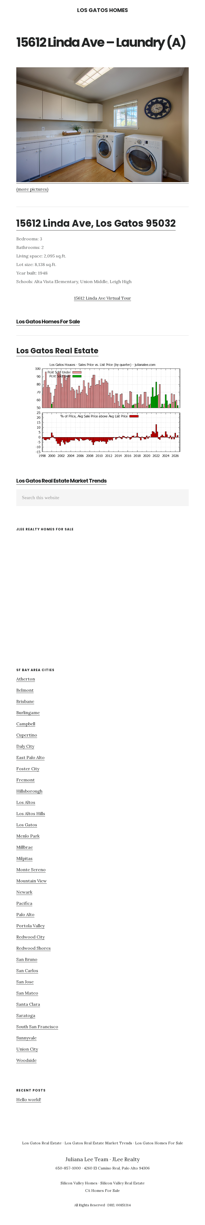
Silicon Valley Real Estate (122, 1183)
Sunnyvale (26, 1037)
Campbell (25, 723)
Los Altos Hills (30, 813)
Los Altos (25, 802)
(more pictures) (32, 189)
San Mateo (27, 993)
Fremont (25, 779)
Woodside (26, 1060)
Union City (27, 1049)
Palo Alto (25, 914)
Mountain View (31, 880)
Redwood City (30, 937)
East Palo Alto (30, 757)
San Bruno (26, 959)
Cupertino (26, 735)
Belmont (25, 690)
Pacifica (24, 903)
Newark (24, 892)
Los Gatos (26, 824)
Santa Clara (28, 1004)
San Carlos (27, 970)
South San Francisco (37, 1026)
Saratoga (25, 1015)
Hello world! (28, 1099)
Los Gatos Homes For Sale (48, 321)
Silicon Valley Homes (79, 1183)
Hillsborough (29, 791)
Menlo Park (28, 836)
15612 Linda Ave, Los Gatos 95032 (96, 223)
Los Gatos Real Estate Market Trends (61, 480)
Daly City (25, 746)
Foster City (27, 768)
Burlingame (28, 712)
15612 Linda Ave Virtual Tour (102, 298)
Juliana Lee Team (86, 1159)
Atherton (25, 679)
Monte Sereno (31, 869)
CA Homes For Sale (102, 1190)
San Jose (25, 981)
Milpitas (24, 858)
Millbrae (24, 847)
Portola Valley (30, 925)
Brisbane (25, 701)
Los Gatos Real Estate (57, 351)
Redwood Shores (33, 948)
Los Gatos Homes (102, 10)
